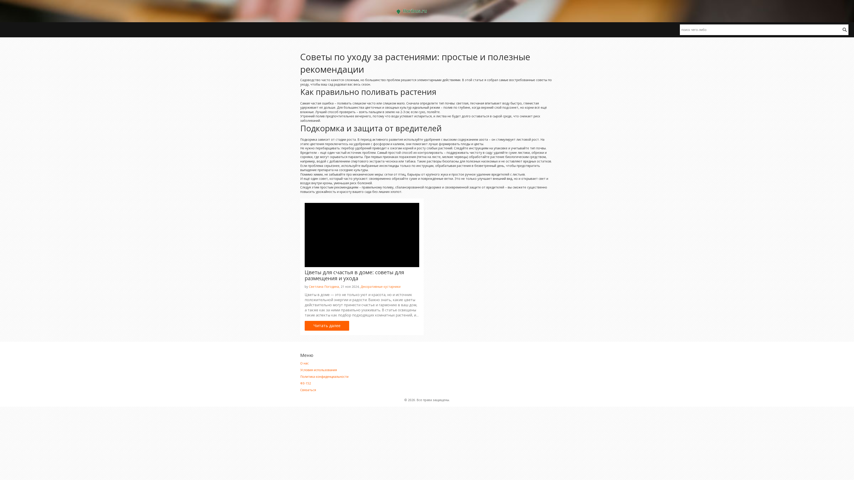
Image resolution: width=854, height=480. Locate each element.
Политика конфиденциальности (324, 376)
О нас (304, 363)
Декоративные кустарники (381, 286)
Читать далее (327, 325)
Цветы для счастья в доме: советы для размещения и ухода (354, 275)
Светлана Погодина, (324, 286)
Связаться (308, 390)
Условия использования (318, 370)
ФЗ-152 (305, 383)
